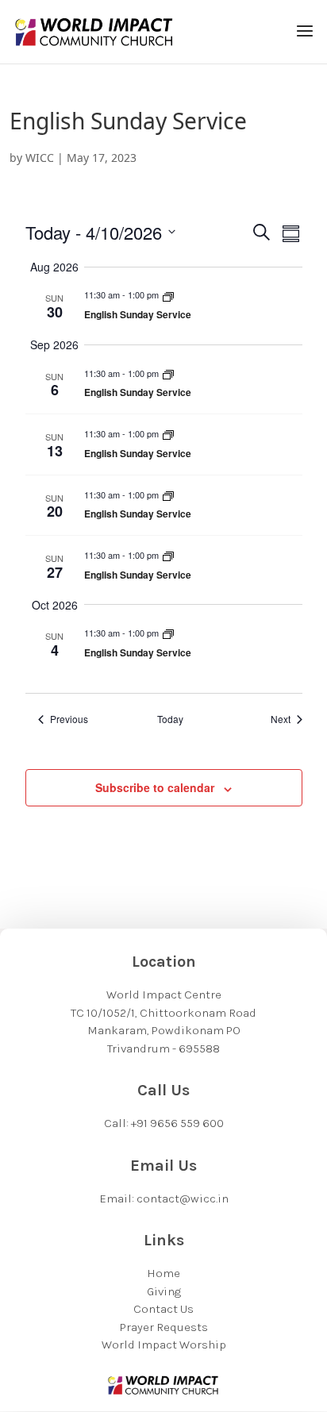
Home (163, 1273)
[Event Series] (168, 294)
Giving (164, 1291)
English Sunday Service (137, 314)
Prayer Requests (164, 1327)
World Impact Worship (164, 1344)
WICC (39, 157)
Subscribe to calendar (154, 787)
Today (170, 719)
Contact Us (163, 1309)
